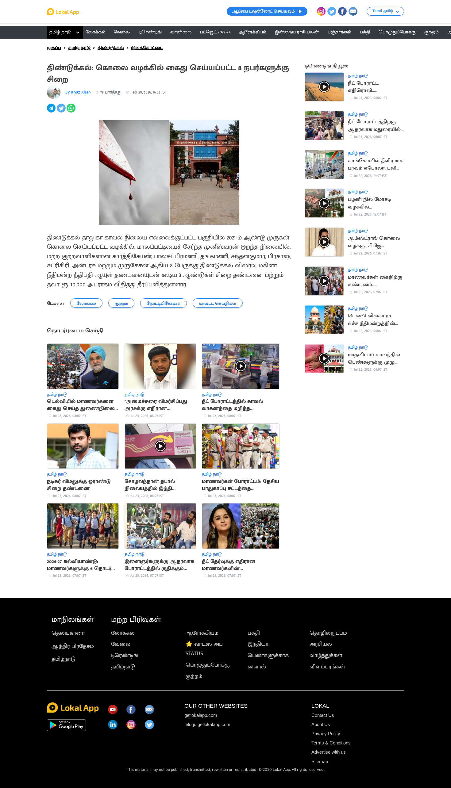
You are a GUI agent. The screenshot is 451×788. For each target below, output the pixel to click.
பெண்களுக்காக (268, 655)
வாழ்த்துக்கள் (326, 655)
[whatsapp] (71, 111)
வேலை (120, 644)
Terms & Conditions (331, 742)
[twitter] (62, 111)
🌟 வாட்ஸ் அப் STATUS (204, 648)
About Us (320, 724)
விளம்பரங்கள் (327, 666)
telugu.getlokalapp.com (207, 724)
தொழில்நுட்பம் (328, 633)
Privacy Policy (325, 733)
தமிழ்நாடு (63, 659)
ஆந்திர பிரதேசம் (73, 646)
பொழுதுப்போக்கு (207, 665)
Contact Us (322, 715)
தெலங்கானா (68, 633)
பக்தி (254, 633)
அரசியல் (321, 644)
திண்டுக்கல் (111, 48)
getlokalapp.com (200, 715)
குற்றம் (194, 676)
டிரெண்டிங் (124, 655)
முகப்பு (54, 48)
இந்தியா (258, 644)
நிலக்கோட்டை (147, 48)
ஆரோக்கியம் (202, 633)
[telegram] (52, 111)
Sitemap (319, 761)
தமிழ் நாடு (60, 32)
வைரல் (257, 666)
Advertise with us (328, 752)
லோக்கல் (123, 633)
